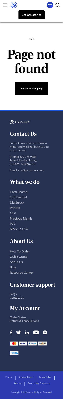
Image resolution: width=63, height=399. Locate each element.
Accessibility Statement (39, 383)
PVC (12, 224)
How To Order (20, 251)
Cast (13, 213)
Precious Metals (21, 218)
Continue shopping (31, 88)
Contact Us (17, 297)
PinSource (28, 392)
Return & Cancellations (24, 321)
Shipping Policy (26, 377)
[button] (4, 5)
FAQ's (13, 294)
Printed (15, 208)
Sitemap (17, 383)
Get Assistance (31, 15)
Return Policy (45, 377)
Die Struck (17, 203)
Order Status (18, 317)
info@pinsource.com (31, 170)
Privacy (8, 377)
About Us (16, 262)
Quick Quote (19, 257)
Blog (13, 267)
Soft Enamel (18, 197)
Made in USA (19, 229)
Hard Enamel (19, 192)
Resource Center (21, 273)
